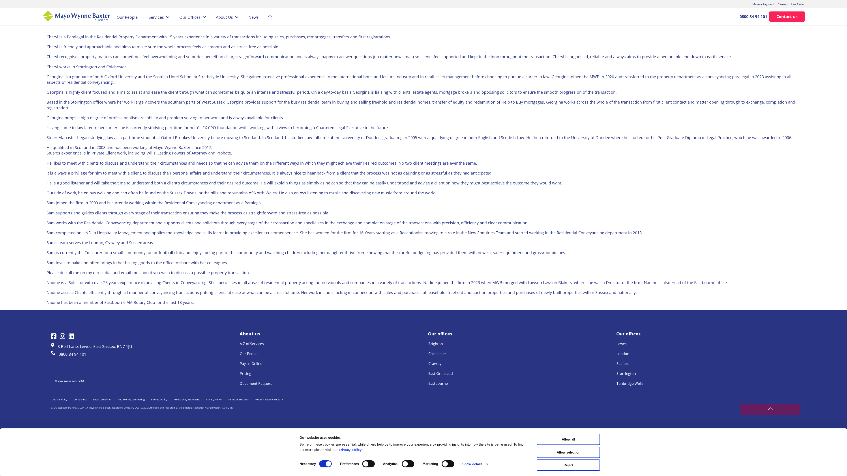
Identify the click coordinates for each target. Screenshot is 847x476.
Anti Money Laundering (131, 399)
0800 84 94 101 (753, 16)
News (253, 17)
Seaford (623, 363)
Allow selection (568, 452)
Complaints (80, 399)
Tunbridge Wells (630, 383)
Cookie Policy (59, 399)
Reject (568, 465)
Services (156, 17)
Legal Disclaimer (102, 399)
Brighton (435, 343)
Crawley (434, 363)
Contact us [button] (787, 16)
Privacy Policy (214, 399)
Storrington (626, 373)
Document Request (256, 383)
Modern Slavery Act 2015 (269, 399)
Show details (472, 464)
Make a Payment (763, 4)
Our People (127, 17)
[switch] (368, 463)
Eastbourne (438, 383)
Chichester (437, 353)
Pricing (245, 373)
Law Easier (798, 4)
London (623, 353)
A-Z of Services (252, 343)
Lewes (622, 343)
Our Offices (190, 17)
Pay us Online (251, 363)
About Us (224, 17)
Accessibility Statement (187, 399)
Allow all (568, 439)
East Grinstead (440, 373)
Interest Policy (159, 399)
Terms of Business (238, 399)
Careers (783, 4)
